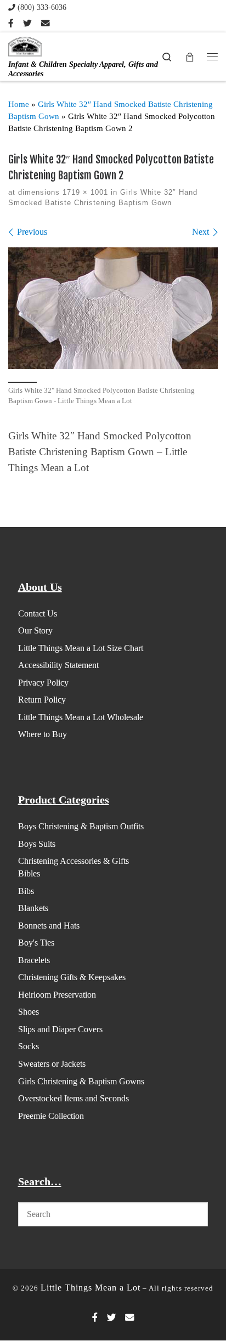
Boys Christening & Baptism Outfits (81, 826)
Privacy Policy (43, 682)
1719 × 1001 (84, 192)
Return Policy (42, 699)
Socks (28, 1046)
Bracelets (34, 960)
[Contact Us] (45, 23)
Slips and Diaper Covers (60, 1029)
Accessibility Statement (58, 665)
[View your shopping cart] (189, 56)
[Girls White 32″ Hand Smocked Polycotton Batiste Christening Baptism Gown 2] (113, 308)
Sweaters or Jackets (52, 1064)
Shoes (28, 1011)
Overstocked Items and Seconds (73, 1098)
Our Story (35, 630)
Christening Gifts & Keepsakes (72, 977)
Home (18, 104)
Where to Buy (42, 734)
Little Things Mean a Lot (90, 1287)
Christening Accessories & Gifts (73, 861)
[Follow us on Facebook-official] (11, 23)
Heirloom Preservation (57, 994)
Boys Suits (36, 844)
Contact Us (37, 613)
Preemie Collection (51, 1116)
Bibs (26, 891)
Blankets (33, 908)
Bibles (29, 873)
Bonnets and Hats (49, 925)
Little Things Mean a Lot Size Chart (80, 648)
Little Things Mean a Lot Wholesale (80, 717)
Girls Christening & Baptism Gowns (81, 1081)
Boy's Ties (36, 942)
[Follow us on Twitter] (27, 23)
